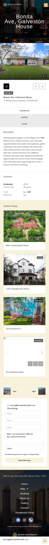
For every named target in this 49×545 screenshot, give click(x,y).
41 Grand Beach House (15, 372)
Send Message (24, 460)
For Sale (39, 257)
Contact (24, 508)
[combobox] (24, 448)
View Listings (12, 408)
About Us (24, 498)
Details (24, 124)
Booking (24, 493)
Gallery (24, 503)
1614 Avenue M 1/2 (13, 329)
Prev (15, 391)
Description (24, 111)
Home (24, 484)
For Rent (8, 93)
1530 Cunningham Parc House (17, 289)
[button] (46, 5)
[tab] (6, 86)
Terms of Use (34, 454)
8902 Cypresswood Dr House (17, 245)
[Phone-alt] (30, 520)
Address (24, 117)
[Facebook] (18, 520)
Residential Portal (24, 512)
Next (34, 391)
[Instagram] (24, 520)
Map (22, 488)
